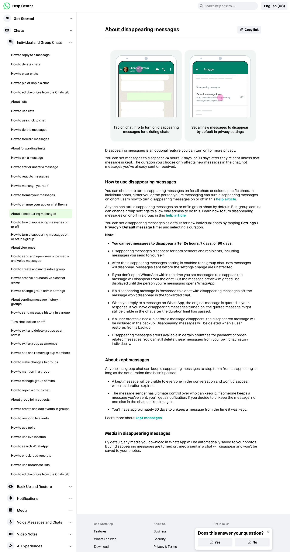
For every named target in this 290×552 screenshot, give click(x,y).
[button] (274, 6)
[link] (18, 6)
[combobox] (230, 6)
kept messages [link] (148, 417)
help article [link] (226, 199)
